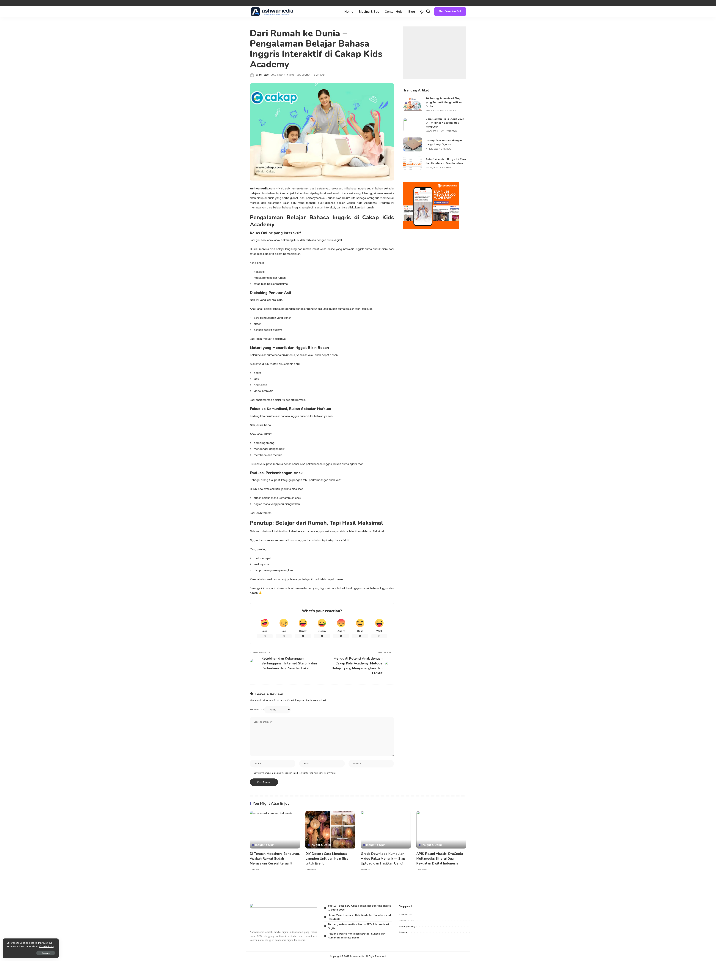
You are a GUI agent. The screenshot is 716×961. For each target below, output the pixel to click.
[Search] (428, 11)
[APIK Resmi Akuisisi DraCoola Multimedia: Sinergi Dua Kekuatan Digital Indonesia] (441, 829)
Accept (45, 952)
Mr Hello (263, 75)
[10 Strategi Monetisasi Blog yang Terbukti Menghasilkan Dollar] (412, 104)
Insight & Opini (265, 845)
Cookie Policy (46, 946)
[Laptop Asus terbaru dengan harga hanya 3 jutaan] (412, 144)
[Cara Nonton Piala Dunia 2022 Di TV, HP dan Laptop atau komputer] (412, 125)
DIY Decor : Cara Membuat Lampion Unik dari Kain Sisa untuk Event (326, 858)
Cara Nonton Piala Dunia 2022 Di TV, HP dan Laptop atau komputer (445, 123)
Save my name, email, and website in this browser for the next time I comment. (295, 773)
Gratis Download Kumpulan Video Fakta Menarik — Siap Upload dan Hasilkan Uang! (383, 858)
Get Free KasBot (450, 11)
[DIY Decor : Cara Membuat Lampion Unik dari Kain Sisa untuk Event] (330, 829)
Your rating (257, 709)
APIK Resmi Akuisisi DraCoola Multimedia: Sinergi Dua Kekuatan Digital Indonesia (439, 858)
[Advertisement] (434, 52)
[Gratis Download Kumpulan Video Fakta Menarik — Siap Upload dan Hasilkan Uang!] (386, 829)
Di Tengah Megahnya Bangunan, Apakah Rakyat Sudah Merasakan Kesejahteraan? (275, 858)
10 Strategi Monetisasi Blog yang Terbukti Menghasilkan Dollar (444, 102)
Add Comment (304, 75)
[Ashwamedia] (272, 11)
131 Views (290, 75)
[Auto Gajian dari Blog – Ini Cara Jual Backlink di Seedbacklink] (412, 163)
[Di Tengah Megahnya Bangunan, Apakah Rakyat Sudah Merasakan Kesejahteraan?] (275, 829)
